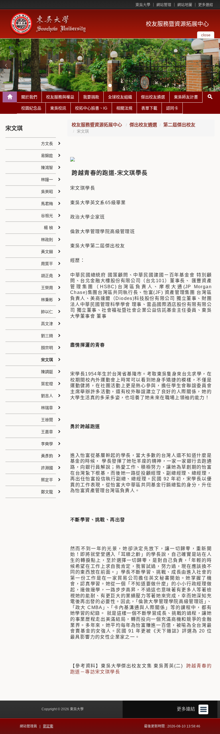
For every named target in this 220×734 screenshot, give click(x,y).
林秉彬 (47, 299)
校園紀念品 (31, 108)
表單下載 (149, 108)
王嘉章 (47, 431)
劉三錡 (47, 335)
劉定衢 (48, 726)
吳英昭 (47, 191)
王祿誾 (47, 419)
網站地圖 (184, 5)
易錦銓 (47, 155)
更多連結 (205, 5)
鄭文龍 (47, 492)
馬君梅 (47, 203)
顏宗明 (47, 347)
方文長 (47, 143)
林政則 (47, 239)
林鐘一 (47, 179)
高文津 (47, 323)
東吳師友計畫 (186, 97)
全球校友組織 (120, 97)
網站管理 (163, 5)
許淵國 (47, 468)
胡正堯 (47, 275)
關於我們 (29, 97)
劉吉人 (47, 395)
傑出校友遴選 (153, 97)
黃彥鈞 (47, 455)
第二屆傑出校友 (179, 124)
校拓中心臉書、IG (91, 108)
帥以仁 (47, 311)
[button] (5, 65)
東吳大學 (142, 5)
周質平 (47, 263)
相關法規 (124, 108)
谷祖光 (47, 215)
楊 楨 (48, 227)
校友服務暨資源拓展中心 (177, 24)
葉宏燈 (47, 383)
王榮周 (47, 287)
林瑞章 (47, 407)
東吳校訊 (58, 108)
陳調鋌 (47, 371)
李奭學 (47, 443)
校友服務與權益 (60, 97)
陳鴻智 (47, 167)
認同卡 (172, 108)
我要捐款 (91, 97)
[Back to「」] (10, 96)
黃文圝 (47, 251)
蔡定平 (47, 480)
